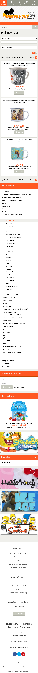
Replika (4, 338)
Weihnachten (7, 355)
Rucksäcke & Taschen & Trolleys (13, 315)
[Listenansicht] (36, 53)
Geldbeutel (7, 303)
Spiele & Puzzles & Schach (11, 346)
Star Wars (9, 275)
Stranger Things (11, 278)
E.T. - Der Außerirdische (13, 238)
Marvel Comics (11, 255)
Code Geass (10, 223)
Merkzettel (26, 4)
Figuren (4, 203)
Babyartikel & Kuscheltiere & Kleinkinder (16, 195)
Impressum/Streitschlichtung (18, 564)
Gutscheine (6, 206)
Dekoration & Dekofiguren (11, 197)
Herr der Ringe (10, 243)
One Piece (9, 266)
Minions (8, 260)
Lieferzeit (18, 589)
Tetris (7, 283)
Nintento (9, 263)
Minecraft (9, 258)
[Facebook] (15, 654)
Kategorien (3, 4)
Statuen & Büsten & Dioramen (12, 352)
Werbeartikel (6, 358)
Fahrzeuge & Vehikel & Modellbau (14, 200)
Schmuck (5, 344)
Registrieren (11, 4)
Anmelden (19, 4)
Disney (8, 232)
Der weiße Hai (10, 229)
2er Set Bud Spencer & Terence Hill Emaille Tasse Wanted (19, 101)
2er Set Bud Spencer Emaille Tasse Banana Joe (19, 140)
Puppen (4, 335)
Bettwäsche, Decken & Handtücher (14, 292)
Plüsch (4, 329)
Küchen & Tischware (9, 312)
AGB (18, 560)
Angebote (5, 364)
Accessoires (6, 192)
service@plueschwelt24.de (20, 647)
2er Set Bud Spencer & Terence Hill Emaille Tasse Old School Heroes (19, 64)
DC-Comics (9, 226)
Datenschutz (18, 557)
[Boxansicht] (33, 53)
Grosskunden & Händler (18, 585)
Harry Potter (10, 240)
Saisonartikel (6, 341)
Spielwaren (6, 349)
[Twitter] (19, 654)
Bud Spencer (10, 220)
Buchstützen (7, 301)
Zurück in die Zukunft (12, 286)
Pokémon (9, 269)
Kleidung (5, 209)
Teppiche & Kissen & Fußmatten (13, 323)
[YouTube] (23, 654)
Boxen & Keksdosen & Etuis (11, 295)
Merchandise (6, 212)
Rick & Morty (10, 272)
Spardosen (6, 321)
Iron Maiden (9, 246)
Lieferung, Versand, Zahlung (18, 553)
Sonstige (9, 289)
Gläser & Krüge (8, 306)
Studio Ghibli (10, 281)
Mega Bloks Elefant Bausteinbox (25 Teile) (19, 423)
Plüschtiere (6, 332)
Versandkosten (27, 88)
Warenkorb (34, 4)
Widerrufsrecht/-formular (18, 568)
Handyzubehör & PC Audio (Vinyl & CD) (15, 309)
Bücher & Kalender (9, 298)
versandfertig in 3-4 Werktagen (21, 90)
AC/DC (8, 218)
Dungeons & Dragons (13, 235)
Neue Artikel (6, 366)
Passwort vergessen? (19, 388)
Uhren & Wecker (8, 326)
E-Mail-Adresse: (19, 606)
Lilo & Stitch (9, 252)
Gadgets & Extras (8, 361)
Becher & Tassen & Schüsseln (12, 215)
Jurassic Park (10, 249)
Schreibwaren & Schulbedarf (12, 318)
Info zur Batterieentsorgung (18, 593)
